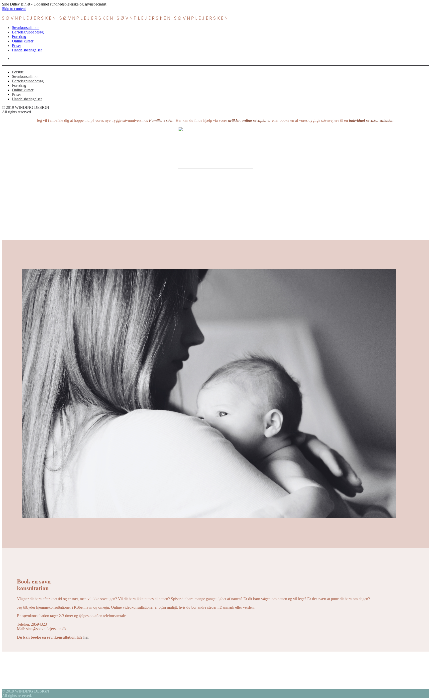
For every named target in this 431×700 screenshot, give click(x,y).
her (86, 637)
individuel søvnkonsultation (371, 120)
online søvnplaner (256, 120)
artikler (234, 120)
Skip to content (14, 8)
